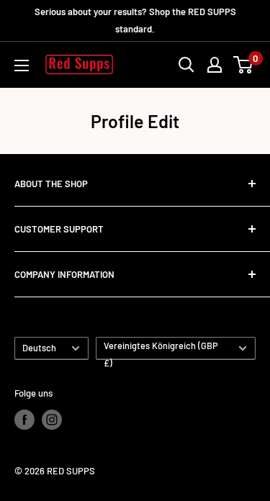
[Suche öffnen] (186, 65)
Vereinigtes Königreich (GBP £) (161, 350)
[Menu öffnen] (21, 65)
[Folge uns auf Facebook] (24, 420)
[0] (244, 64)
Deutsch (39, 347)
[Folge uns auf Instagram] (52, 420)
